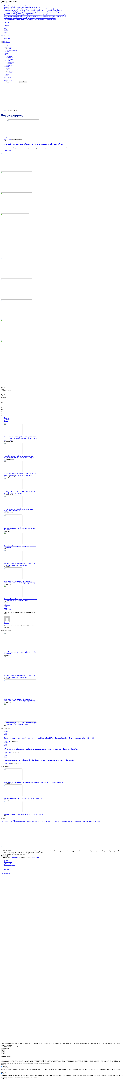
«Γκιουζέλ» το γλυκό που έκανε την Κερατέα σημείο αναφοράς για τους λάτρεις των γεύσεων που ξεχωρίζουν (20, 457)
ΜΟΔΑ (9, 68)
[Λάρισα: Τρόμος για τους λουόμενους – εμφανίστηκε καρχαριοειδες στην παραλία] (13, 507)
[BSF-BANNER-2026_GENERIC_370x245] (16, 212)
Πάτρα (58, 821)
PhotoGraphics (36, 857)
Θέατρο (9, 65)
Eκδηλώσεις (10, 62)
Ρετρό (9, 48)
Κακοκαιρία (30, 821)
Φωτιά (95, 821)
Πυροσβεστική (64, 821)
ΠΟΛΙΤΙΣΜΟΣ (7, 60)
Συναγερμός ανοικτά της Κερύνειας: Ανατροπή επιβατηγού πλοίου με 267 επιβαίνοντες (27, 13)
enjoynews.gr (16, 857)
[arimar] (16, 278)
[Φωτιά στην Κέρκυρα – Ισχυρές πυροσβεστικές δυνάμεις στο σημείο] (13, 526)
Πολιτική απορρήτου (9, 865)
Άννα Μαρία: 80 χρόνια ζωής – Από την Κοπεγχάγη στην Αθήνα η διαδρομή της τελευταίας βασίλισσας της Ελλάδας (35, 16)
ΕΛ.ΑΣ (12, 821)
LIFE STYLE (7, 66)
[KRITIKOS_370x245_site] (16, 191)
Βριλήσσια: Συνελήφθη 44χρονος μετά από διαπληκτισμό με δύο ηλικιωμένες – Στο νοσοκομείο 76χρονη (32, 12)
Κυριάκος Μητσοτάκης (47, 821)
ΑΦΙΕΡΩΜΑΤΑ (7, 47)
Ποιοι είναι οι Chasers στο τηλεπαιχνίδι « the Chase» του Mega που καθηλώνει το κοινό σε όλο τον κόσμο (20, 474)
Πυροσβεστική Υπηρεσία (73, 821)
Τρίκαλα (85, 821)
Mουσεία (9, 63)
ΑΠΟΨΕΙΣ (6, 51)
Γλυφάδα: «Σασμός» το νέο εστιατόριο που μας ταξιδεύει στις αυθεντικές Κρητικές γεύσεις (20, 492)
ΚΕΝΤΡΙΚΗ (4, 110)
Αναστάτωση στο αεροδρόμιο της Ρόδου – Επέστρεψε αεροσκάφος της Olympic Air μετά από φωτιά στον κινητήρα (35, 15)
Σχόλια (6, 421)
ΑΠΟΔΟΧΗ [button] (15, 1046)
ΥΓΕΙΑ (6, 53)
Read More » (8, 150)
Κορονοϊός (35, 821)
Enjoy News (7, 139)
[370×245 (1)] (16, 299)
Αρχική (6, 860)
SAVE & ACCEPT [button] (6, 1078)
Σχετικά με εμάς (8, 862)
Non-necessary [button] (5, 1072)
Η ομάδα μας (7, 863)
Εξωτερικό (10, 57)
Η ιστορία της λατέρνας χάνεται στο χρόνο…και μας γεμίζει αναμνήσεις (34, 144)
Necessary (5, 1066)
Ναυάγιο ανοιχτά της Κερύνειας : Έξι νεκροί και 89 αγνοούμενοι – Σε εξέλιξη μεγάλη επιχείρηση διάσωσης (33, 10)
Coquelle (6, 623)
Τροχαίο (89, 821)
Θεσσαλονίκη (22, 821)
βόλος (98, 821)
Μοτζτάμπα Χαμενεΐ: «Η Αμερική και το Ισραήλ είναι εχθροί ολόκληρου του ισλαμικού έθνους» (30, 18)
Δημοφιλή (6, 418)
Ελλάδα (9, 56)
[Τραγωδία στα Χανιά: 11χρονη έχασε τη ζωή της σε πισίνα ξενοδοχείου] (13, 544)
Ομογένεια (7, 77)
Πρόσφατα (7, 419)
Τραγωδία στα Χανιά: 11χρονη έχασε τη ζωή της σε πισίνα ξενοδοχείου (23, 7)
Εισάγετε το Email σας (7, 854)
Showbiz (9, 69)
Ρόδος (80, 821)
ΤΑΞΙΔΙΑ (6, 54)
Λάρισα (55, 821)
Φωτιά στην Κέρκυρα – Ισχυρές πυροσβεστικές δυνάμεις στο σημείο (22, 5)
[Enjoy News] (5, 35)
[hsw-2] (16, 339)
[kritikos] (15, 170)
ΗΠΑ (17, 821)
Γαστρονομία (11, 71)
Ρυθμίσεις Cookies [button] (6, 1046)
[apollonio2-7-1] (15, 360)
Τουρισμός (10, 59)
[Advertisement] (62, 97)
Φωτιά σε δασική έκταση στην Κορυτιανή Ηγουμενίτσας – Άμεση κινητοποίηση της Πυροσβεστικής (31, 9)
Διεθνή (6, 76)
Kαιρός (2, 821)
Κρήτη (39, 821)
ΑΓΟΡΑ (9, 72)
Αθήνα (6, 821)
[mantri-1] (15, 233)
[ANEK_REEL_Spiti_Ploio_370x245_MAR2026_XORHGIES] (15, 318)
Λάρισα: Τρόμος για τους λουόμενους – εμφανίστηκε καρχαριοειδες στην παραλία (18, 510)
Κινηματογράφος (12, 50)
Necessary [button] (3, 1064)
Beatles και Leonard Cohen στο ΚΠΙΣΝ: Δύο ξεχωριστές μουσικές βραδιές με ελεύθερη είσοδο (30, 19)
